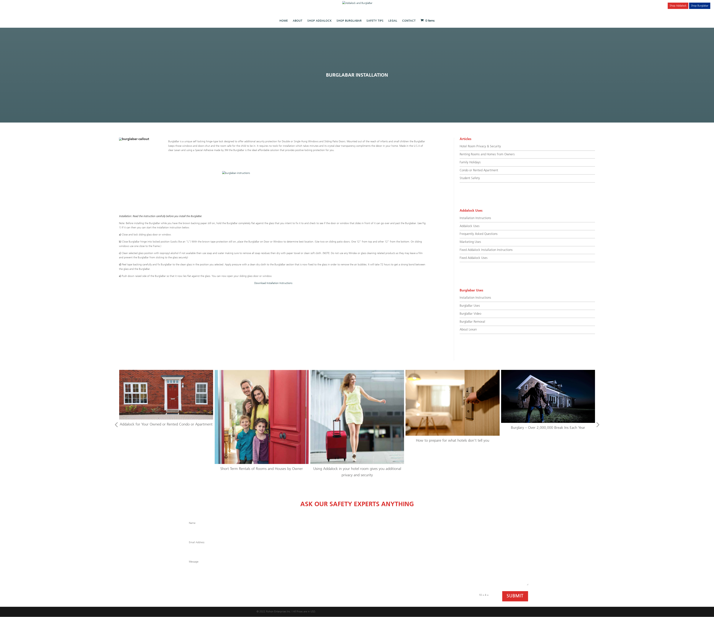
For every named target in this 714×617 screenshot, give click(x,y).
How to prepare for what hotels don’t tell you (360, 440)
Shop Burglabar (699, 5)
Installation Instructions (475, 218)
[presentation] (116, 425)
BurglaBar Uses (470, 305)
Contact (409, 21)
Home (283, 21)
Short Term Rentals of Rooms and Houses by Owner (169, 469)
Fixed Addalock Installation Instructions (486, 250)
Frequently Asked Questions (479, 234)
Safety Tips (375, 21)
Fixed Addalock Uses (474, 258)
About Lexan (468, 329)
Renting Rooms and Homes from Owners (487, 154)
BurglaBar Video (470, 313)
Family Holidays (470, 162)
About (298, 21)
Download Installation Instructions (273, 283)
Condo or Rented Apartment (479, 170)
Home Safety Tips (551, 427)
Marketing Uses (470, 242)
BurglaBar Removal (472, 321)
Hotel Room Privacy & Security (480, 146)
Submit (515, 596)
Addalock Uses (470, 226)
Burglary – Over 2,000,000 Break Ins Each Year (456, 428)
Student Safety (470, 178)
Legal (392, 21)
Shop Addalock (678, 5)
